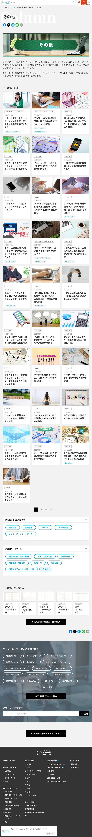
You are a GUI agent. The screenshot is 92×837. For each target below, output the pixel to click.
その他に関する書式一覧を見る (46, 622)
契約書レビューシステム (61, 675)
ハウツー (44, 527)
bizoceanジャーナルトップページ (46, 733)
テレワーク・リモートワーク (20, 533)
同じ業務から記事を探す (15, 519)
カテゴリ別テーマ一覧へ (46, 696)
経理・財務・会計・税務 (19, 556)
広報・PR (38, 562)
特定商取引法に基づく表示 (56, 781)
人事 (28, 788)
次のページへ (56, 510)
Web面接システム (62, 668)
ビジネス (7, 771)
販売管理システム (12, 662)
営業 (28, 767)
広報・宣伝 (31, 774)
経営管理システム (12, 681)
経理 (28, 792)
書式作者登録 (29, 809)
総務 (28, 778)
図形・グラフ (9, 774)
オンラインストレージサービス (56, 662)
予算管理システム (41, 668)
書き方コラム (9, 791)
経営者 (29, 764)
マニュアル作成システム (36, 675)
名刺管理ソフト (32, 662)
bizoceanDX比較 (9, 761)
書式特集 (12, 527)
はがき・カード (9, 778)
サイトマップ (74, 767)
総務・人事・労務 (45, 556)
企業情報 (28, 527)
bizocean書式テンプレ (11, 767)
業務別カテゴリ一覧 (13, 548)
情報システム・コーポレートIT (21, 569)
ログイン (79, 4)
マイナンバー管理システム (59, 656)
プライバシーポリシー (55, 767)
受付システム (49, 681)
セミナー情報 (29, 802)
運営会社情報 (52, 761)
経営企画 (54, 562)
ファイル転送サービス (34, 656)
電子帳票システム (12, 656)
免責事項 (50, 771)
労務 (28, 785)
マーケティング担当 (34, 771)
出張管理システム (68, 681)
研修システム (31, 681)
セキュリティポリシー (55, 764)
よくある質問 (74, 761)
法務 (28, 781)
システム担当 (31, 795)
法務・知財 (65, 556)
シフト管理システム (12, 675)
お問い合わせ (74, 764)
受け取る (50, 834)
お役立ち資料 (29, 761)
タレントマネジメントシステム (16, 668)
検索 (86, 713)
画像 (6, 781)
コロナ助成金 (62, 527)
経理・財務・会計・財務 (13, 795)
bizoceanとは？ (31, 805)
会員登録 (84, 4)
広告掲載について (53, 778)
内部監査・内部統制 (17, 562)
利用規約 (50, 774)
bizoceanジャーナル (10, 788)
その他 (45, 569)
